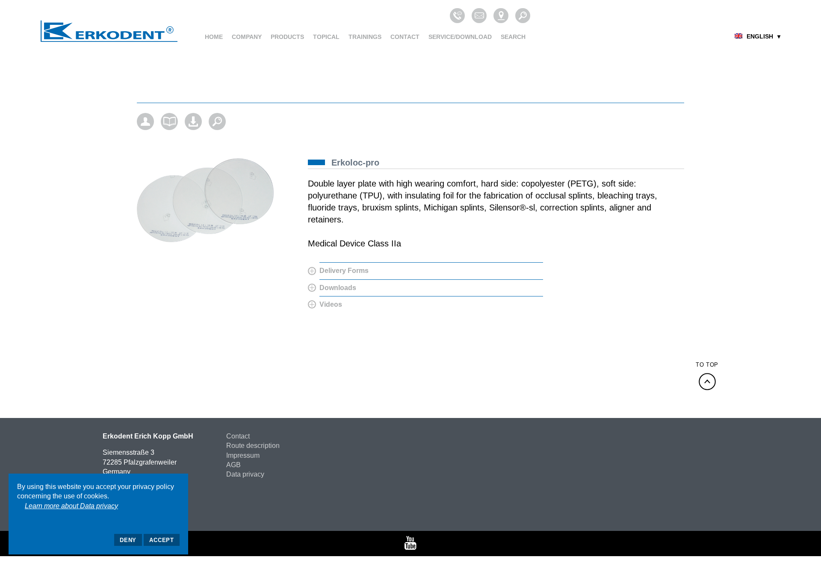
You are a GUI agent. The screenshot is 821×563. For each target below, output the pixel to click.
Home (214, 36)
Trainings (364, 36)
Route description (253, 445)
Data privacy (245, 474)
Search (513, 36)
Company (247, 36)
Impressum (243, 455)
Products (287, 36)
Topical (326, 36)
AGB (233, 464)
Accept (161, 540)
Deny (128, 540)
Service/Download (460, 36)
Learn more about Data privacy (71, 506)
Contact (404, 36)
